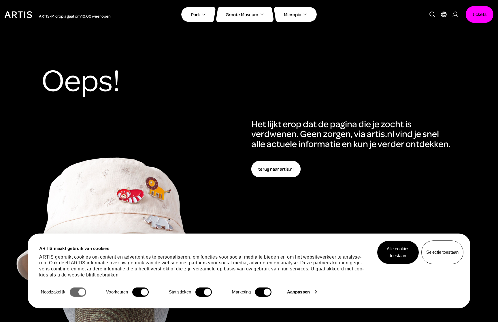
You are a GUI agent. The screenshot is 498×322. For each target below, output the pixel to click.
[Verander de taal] (443, 14)
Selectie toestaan (442, 252)
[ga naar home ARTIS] (18, 14)
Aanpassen (298, 291)
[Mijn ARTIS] (455, 14)
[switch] (140, 292)
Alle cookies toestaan (398, 252)
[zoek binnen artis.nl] (432, 14)
